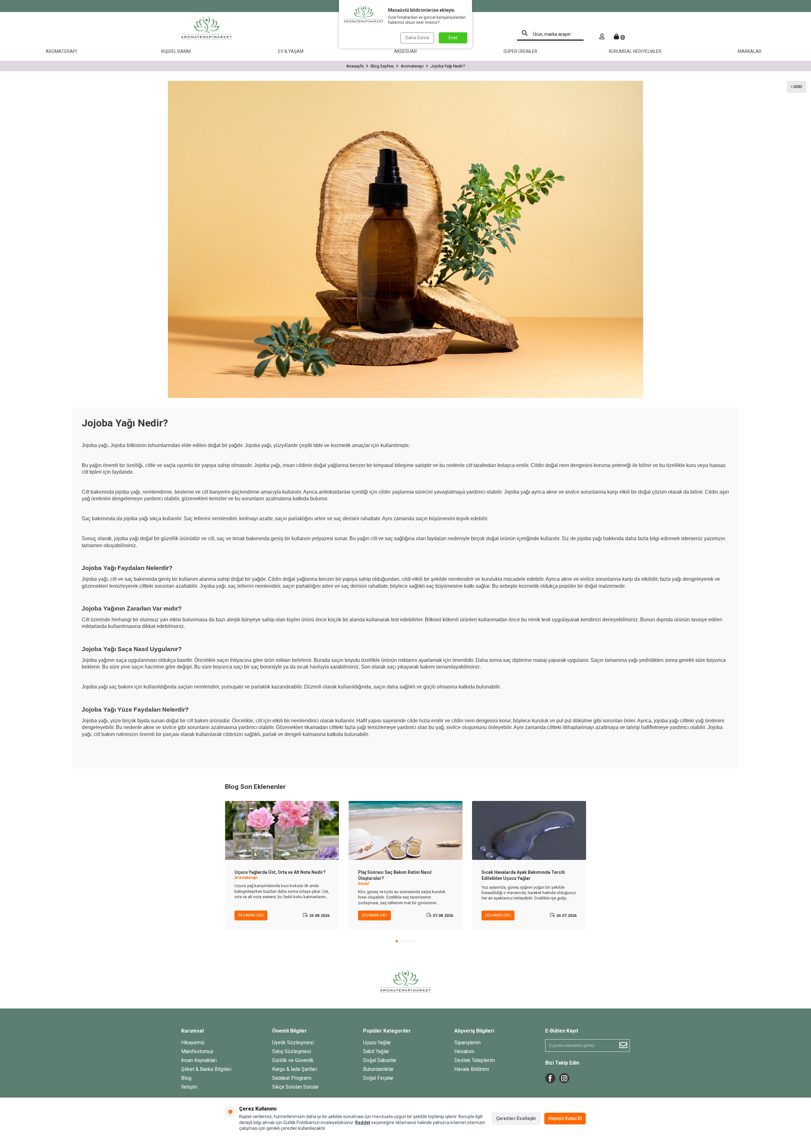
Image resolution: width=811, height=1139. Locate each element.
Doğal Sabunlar (379, 1060)
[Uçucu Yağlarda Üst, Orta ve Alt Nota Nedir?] (282, 830)
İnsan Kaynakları (199, 1060)
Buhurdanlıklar (378, 1069)
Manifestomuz (197, 1051)
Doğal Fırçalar (378, 1078)
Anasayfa (355, 66)
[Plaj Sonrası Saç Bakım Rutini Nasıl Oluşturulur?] (405, 830)
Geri (797, 87)
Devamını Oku (251, 915)
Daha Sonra (417, 37)
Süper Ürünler (520, 51)
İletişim (189, 1087)
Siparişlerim (467, 1043)
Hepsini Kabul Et (565, 1118)
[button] (397, 941)
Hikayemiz (193, 1043)
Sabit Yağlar (376, 1051)
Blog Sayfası (382, 66)
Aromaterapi (61, 51)
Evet (453, 37)
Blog (186, 1078)
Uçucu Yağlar (377, 1043)
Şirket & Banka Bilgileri (206, 1069)
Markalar (750, 51)
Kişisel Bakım (176, 51)
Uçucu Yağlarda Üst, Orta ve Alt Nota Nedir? (280, 872)
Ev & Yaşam (290, 51)
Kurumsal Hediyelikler (635, 51)
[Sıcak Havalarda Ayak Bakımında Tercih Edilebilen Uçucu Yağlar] (529, 830)
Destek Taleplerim (474, 1060)
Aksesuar (405, 51)
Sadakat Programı (291, 1078)
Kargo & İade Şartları (294, 1069)
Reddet (362, 1122)
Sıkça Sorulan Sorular (295, 1087)
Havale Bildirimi (471, 1069)
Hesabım (464, 1051)
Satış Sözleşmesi (291, 1051)
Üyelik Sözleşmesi (293, 1043)
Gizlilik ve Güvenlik (293, 1060)
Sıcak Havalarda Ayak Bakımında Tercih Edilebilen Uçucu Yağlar (523, 875)
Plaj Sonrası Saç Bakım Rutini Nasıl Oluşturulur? (394, 875)
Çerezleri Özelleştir (516, 1118)
